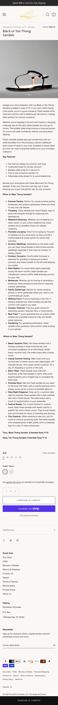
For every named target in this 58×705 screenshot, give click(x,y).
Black (5, 471)
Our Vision (7, 557)
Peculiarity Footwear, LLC (14, 27)
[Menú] (4, 14)
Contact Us (8, 573)
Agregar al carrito (29, 700)
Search (6, 577)
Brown (11, 471)
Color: (8, 466)
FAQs (5, 561)
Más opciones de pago (29, 515)
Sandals (31, 27)
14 (16, 457)
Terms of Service (10, 581)
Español (6, 687)
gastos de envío (13, 482)
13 (12, 457)
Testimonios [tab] (8, 530)
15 (20, 457)
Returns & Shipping (11, 569)
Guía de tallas (49, 453)
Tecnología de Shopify (37, 694)
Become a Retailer (11, 565)
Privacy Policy (9, 590)
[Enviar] (54, 645)
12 (7, 457)
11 (3, 457)
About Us (7, 594)
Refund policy (9, 586)
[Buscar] (48, 15)
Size (29, 453)
